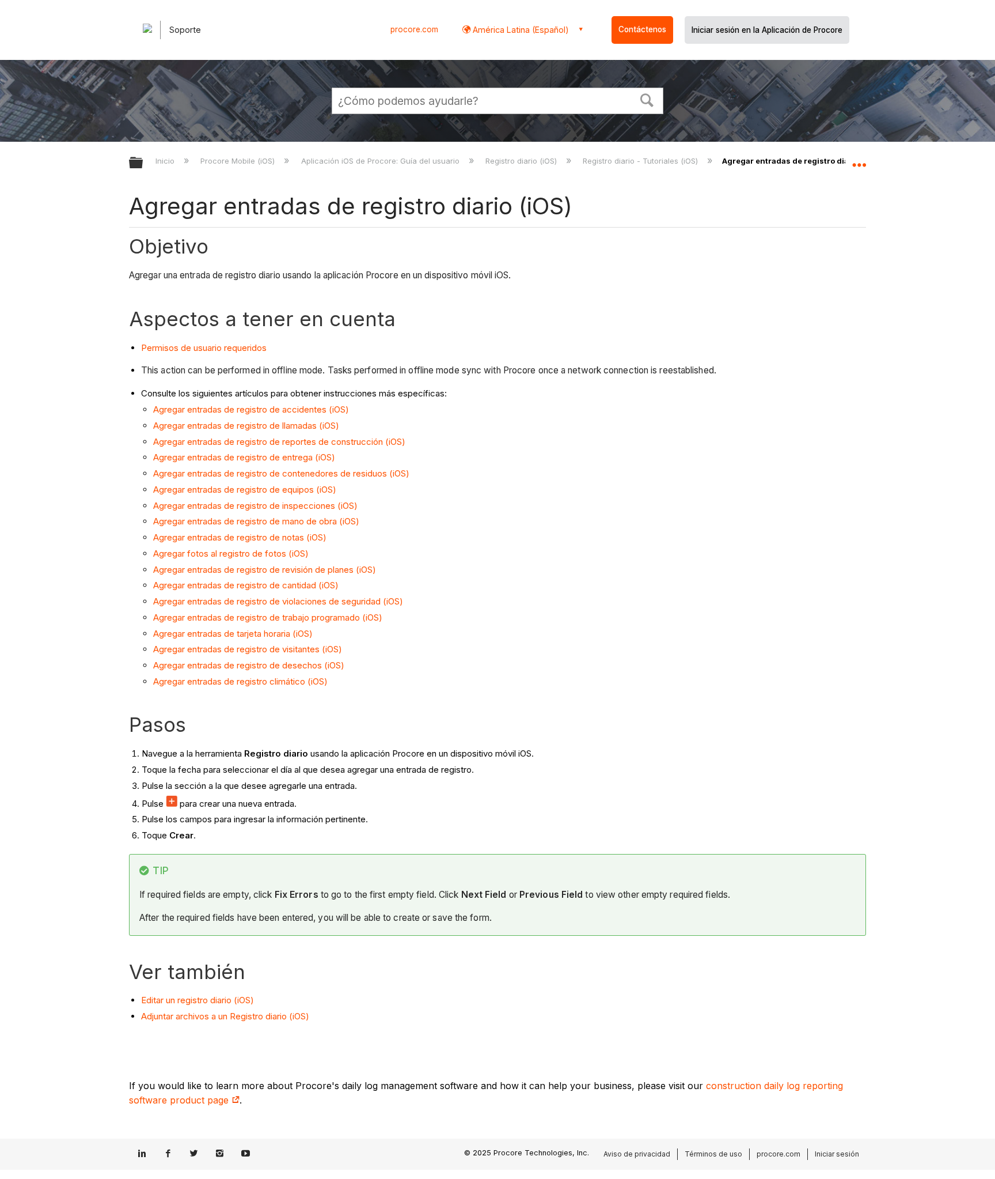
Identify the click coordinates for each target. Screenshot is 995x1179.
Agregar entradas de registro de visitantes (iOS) (247, 649)
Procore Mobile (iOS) (238, 160)
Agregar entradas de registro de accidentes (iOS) (251, 409)
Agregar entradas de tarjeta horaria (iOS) (233, 633)
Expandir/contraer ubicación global (859, 159)
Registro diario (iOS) (522, 160)
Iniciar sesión (837, 1154)
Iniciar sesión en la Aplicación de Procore (767, 30)
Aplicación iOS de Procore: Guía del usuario (381, 160)
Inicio (166, 160)
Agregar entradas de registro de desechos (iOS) (248, 665)
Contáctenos (642, 29)
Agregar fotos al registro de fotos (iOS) (231, 553)
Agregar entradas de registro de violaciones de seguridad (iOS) (278, 601)
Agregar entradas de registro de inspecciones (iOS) (255, 505)
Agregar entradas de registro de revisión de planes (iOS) (264, 569)
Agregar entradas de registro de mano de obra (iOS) (256, 521)
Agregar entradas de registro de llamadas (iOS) (246, 425)
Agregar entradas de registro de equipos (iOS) (244, 489)
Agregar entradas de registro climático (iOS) (240, 681)
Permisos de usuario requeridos (204, 347)
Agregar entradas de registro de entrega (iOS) (244, 457)
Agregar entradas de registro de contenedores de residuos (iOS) (281, 473)
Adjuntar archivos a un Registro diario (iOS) (225, 1016)
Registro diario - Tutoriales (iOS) (641, 160)
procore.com (414, 29)
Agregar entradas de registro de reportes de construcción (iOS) (279, 441)
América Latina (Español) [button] (519, 30)
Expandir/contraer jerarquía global (143, 163)
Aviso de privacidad (636, 1154)
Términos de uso (713, 1154)
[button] (647, 99)
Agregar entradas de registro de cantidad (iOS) (246, 585)
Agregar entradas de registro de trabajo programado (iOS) (267, 617)
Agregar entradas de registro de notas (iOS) (239, 537)
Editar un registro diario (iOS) (197, 1000)
